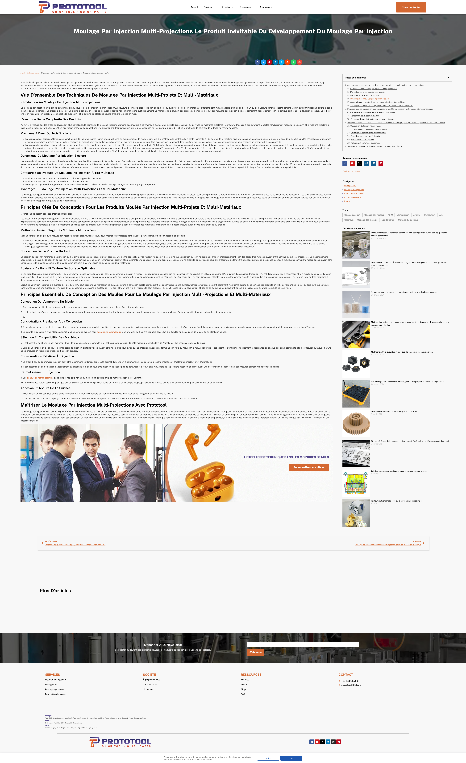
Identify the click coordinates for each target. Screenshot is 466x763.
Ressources (245, 7)
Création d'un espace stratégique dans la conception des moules (399, 471)
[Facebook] (311, 741)
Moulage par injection (33, 73)
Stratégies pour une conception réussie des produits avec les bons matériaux (404, 292)
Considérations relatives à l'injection (366, 136)
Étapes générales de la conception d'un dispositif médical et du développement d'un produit (411, 441)
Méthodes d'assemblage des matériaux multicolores (372, 112)
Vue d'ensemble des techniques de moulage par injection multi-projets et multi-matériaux (385, 85)
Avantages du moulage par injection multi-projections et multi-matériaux (381, 105)
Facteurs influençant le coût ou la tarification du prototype (396, 501)
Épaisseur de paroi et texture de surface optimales (372, 119)
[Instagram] (366, 163)
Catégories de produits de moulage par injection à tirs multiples (377, 102)
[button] (257, 62)
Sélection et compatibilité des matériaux (368, 133)
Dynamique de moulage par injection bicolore (369, 99)
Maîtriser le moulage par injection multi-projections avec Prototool (375, 146)
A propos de (266, 7)
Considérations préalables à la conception (369, 129)
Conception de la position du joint (365, 116)
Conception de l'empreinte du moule (365, 126)
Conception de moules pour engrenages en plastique (394, 411)
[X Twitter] (359, 163)
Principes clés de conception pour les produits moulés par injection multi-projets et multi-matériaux (390, 109)
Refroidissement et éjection (362, 139)
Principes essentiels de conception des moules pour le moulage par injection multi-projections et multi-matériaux (396, 122)
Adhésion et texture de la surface (365, 143)
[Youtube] (352, 163)
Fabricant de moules (351, 171)
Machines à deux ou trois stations (364, 95)
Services (208, 7)
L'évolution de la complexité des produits (367, 92)
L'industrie (225, 7)
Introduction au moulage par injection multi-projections (373, 88)
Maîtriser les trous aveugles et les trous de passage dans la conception (402, 352)
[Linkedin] (373, 163)
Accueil (194, 7)
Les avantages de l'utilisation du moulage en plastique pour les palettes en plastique (407, 381)
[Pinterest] (381, 163)
